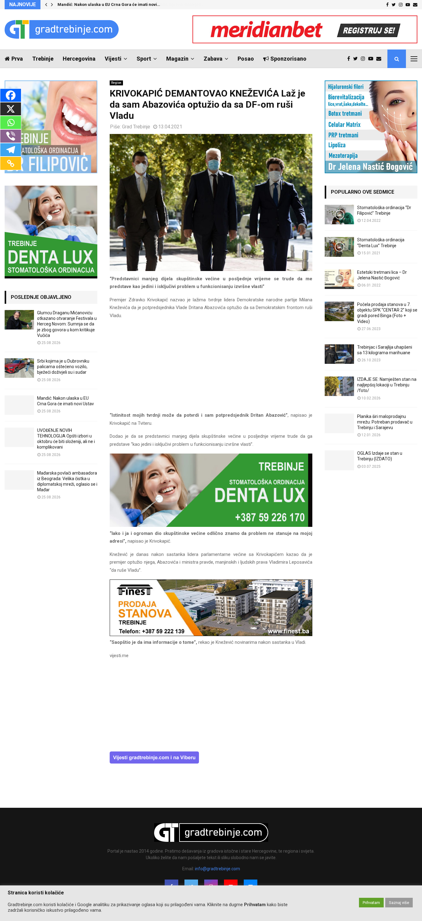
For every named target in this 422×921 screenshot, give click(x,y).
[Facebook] (350, 58)
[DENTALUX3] (211, 525)
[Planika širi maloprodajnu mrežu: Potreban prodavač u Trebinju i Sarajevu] (339, 423)
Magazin (177, 58)
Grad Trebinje (136, 127)
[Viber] (10, 136)
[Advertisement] (211, 368)
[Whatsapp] (10, 122)
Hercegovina (79, 58)
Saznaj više (399, 902)
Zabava (213, 58)
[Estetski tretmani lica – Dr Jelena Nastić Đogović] (339, 279)
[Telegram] (10, 150)
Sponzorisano (288, 58)
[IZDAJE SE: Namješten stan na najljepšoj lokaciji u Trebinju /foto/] (339, 386)
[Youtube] (372, 58)
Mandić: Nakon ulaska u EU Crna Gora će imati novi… (108, 4)
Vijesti (113, 58)
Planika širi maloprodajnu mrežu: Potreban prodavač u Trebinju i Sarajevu (384, 422)
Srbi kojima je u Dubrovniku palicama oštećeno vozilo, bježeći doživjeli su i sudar (63, 367)
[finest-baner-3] (211, 634)
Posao (246, 58)
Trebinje (42, 58)
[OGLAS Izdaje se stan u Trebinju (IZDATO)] (339, 460)
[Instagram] (364, 58)
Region (116, 82)
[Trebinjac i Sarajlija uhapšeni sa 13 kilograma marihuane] (339, 354)
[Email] (380, 58)
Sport (144, 58)
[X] (10, 109)
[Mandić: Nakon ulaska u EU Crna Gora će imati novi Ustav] (19, 405)
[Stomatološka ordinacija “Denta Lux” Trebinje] (339, 246)
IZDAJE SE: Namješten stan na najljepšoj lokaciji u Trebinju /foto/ (386, 385)
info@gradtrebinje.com (217, 868)
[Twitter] (357, 58)
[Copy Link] (10, 163)
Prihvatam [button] (371, 902)
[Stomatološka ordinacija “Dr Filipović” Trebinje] (339, 214)
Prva (17, 58)
